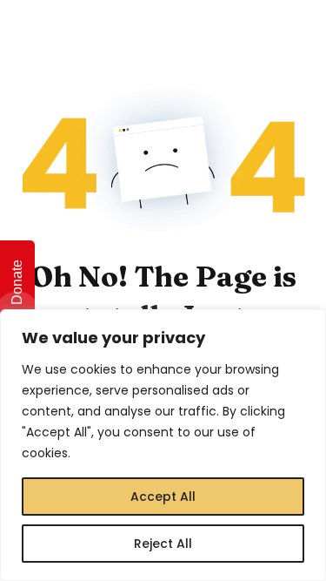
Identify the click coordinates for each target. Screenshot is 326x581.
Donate (17, 282)
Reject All (163, 543)
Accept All (163, 496)
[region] (163, 445)
